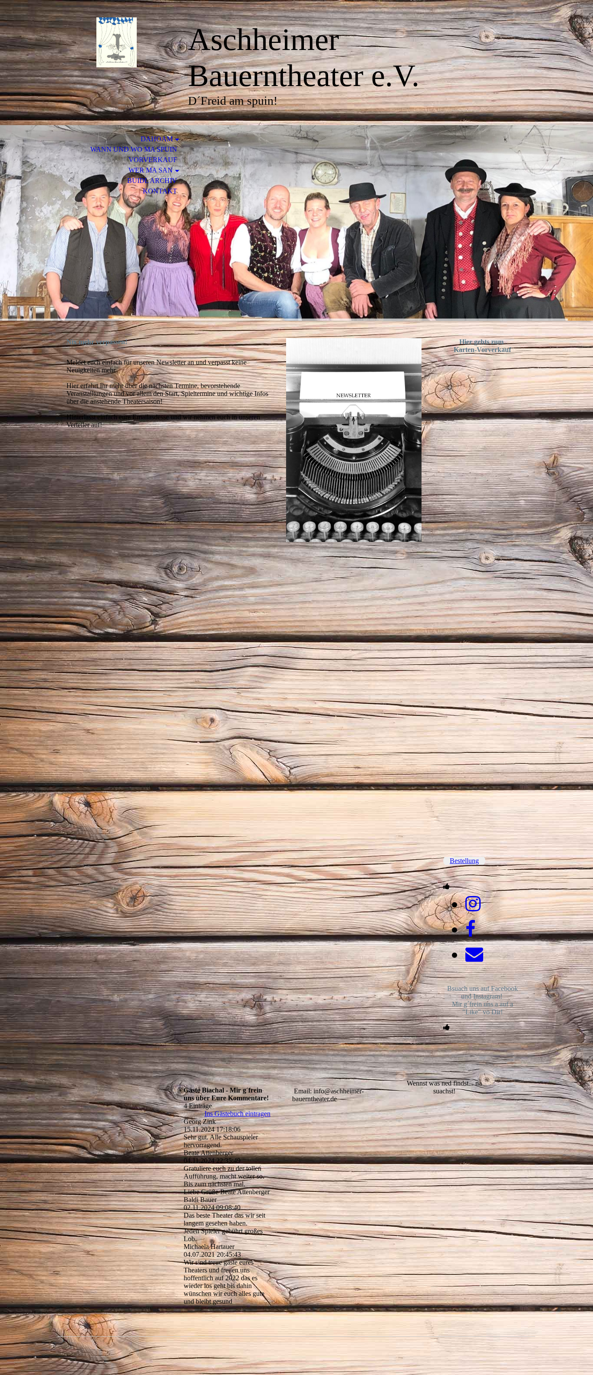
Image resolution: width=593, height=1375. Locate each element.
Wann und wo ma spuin (133, 149)
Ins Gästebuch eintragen (237, 1113)
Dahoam (157, 139)
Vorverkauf (152, 159)
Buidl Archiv (152, 180)
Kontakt (160, 191)
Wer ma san (150, 170)
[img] (116, 42)
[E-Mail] (474, 954)
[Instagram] (473, 904)
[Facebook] (470, 929)
